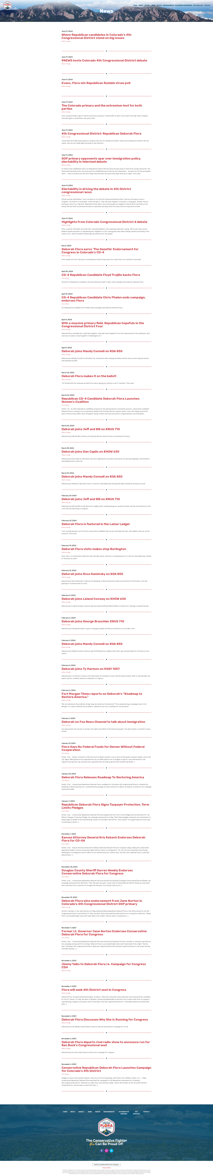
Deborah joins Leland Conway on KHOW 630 (94, 599)
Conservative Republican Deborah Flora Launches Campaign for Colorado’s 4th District (106, 1069)
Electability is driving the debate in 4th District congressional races (96, 190)
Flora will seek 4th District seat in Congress (94, 990)
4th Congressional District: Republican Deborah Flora (101, 133)
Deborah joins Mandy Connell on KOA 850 (92, 351)
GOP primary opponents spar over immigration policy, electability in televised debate (101, 160)
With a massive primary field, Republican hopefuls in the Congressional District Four (103, 324)
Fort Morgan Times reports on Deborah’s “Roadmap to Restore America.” (102, 695)
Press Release (65, 278)
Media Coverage (66, 41)
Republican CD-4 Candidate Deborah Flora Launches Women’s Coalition (100, 400)
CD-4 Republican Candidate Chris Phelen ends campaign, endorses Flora (104, 299)
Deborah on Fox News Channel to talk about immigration (103, 722)
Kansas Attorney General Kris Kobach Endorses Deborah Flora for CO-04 (103, 839)
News (154, 5)
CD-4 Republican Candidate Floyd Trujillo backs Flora (101, 275)
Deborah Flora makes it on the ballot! (89, 376)
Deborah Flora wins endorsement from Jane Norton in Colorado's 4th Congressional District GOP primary (102, 902)
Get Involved (198, 5)
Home (135, 5)
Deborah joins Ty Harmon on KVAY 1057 (91, 669)
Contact (207, 5)
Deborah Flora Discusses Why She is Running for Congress (105, 1019)
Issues (146, 5)
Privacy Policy (106, 1168)
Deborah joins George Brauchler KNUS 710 (93, 621)
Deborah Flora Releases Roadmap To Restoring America (103, 777)
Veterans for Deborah (183, 5)
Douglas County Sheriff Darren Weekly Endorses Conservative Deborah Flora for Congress (97, 872)
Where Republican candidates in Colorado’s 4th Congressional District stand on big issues (96, 36)
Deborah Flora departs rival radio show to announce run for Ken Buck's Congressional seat (106, 1043)
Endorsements (168, 5)
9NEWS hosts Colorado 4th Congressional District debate (104, 60)
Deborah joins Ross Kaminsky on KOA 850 (92, 574)
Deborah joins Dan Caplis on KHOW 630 (90, 451)
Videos (159, 5)
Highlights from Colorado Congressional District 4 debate (104, 222)
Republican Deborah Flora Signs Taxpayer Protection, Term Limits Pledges (105, 806)
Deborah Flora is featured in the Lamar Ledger (96, 524)
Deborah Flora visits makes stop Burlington (94, 549)
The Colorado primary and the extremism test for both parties (102, 107)
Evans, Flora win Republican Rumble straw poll (96, 83)
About (141, 5)
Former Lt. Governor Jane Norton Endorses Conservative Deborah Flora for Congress (104, 932)
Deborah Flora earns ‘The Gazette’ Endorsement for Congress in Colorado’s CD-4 (100, 250)
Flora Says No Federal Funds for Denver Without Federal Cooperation (103, 748)
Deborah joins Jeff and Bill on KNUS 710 (91, 429)
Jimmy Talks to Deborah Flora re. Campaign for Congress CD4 (104, 965)
